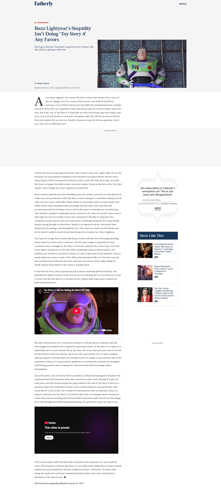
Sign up (158, 208)
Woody (57, 101)
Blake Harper (43, 83)
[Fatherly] (44, 4)
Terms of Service (165, 203)
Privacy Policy (174, 203)
